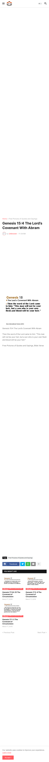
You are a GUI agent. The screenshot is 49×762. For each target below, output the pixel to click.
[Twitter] (22, 564)
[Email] (33, 564)
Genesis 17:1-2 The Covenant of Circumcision (10, 621)
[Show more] (38, 564)
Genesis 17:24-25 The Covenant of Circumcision (11, 594)
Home (4, 219)
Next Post (41, 632)
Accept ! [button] (8, 758)
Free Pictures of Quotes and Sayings (23, 219)
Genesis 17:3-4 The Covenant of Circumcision (33, 594)
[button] (3, 4)
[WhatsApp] (28, 564)
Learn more (6, 752)
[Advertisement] (24, 112)
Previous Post (9, 632)
